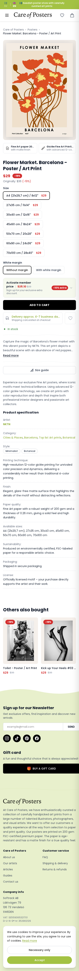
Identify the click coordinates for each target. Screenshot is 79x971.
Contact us (10, 882)
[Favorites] (62, 15)
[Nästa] (72, 646)
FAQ (45, 857)
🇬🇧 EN (14, 4)
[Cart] (72, 15)
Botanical (69, 437)
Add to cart (39, 305)
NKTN (6, 424)
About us (9, 857)
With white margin (48, 270)
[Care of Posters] (39, 802)
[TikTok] (17, 738)
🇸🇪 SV (5, 4)
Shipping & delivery (55, 863)
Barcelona (31, 437)
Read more (11, 355)
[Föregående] (7, 646)
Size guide (42, 370)
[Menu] (7, 15)
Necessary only (39, 950)
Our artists (10, 863)
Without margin (17, 270)
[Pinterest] (27, 738)
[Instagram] (7, 738)
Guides (7, 875)
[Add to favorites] (70, 318)
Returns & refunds (55, 869)
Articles (8, 869)
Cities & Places (13, 437)
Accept (40, 960)
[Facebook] (37, 738)
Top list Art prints (50, 437)
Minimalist (12, 451)
